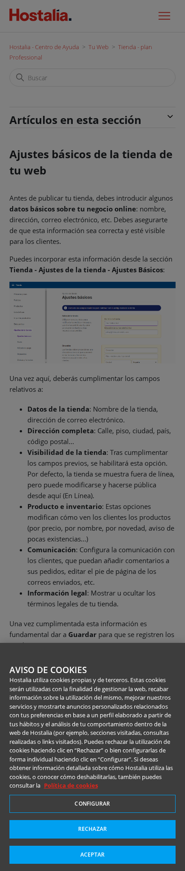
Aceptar (92, 854)
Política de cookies (71, 785)
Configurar (92, 803)
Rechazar (92, 829)
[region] (92, 757)
